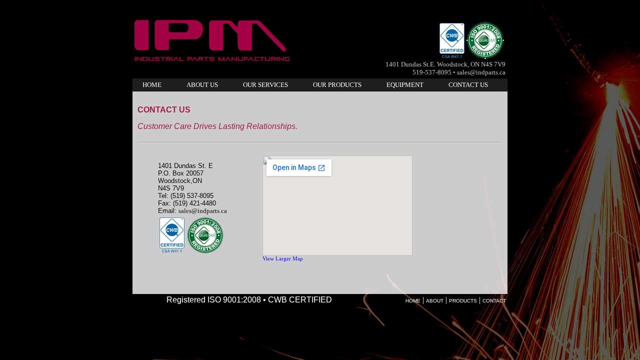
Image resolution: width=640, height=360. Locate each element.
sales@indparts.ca (202, 210)
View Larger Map (282, 259)
